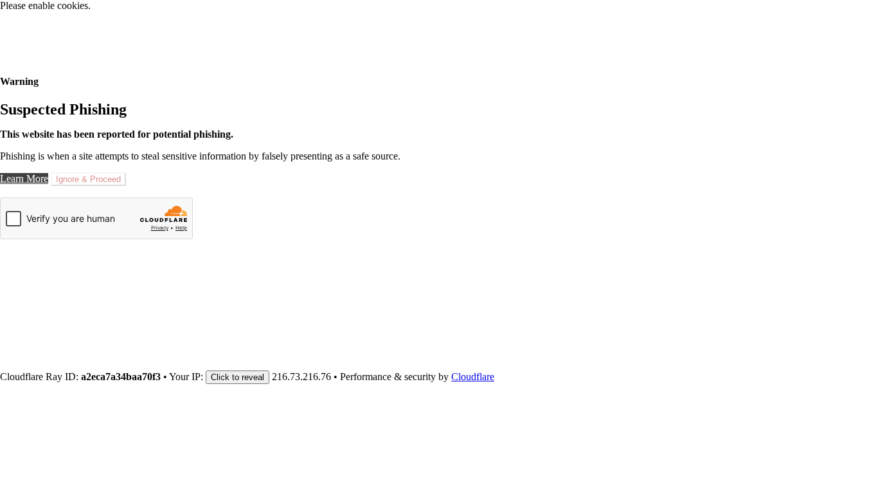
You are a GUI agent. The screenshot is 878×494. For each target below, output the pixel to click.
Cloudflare (472, 376)
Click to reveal (237, 377)
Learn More (24, 178)
